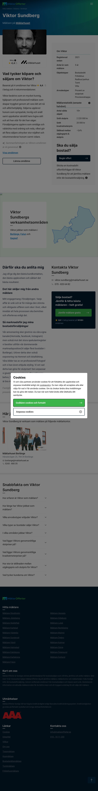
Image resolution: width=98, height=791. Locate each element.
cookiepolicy (45, 385)
